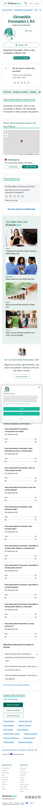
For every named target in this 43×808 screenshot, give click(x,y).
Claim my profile (22, 376)
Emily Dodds (8, 729)
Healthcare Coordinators (23, 10)
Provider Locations (20, 92)
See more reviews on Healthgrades (21, 209)
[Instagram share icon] (29, 798)
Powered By (6, 754)
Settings (21, 418)
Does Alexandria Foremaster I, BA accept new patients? (20, 677)
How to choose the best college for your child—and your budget (20, 333)
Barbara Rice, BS (25, 721)
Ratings (33, 92)
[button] (31, 424)
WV (36, 10)
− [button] (6, 135)
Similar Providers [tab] (13, 705)
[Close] (39, 387)
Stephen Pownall (24, 725)
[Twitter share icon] (36, 798)
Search (26, 3)
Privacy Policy (26, 401)
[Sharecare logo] (21, 796)
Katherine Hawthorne (11, 738)
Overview (7, 92)
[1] (14, 82)
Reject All (21, 408)
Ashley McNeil (8, 742)
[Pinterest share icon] (39, 798)
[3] (21, 82)
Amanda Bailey (9, 721)
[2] (18, 82)
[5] (28, 82)
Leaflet (21, 154)
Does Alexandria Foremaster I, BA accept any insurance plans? (20, 668)
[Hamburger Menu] (5, 3)
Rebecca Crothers (30, 734)
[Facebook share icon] (26, 798)
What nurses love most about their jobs (20, 279)
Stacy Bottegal (8, 725)
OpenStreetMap (29, 154)
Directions (14, 167)
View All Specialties (10, 699)
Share (30, 31)
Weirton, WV (23, 45)
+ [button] (6, 132)
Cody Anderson (23, 729)
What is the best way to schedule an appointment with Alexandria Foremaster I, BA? (20, 657)
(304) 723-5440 (31, 167)
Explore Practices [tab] (13, 715)
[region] (21, 404)
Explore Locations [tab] (13, 710)
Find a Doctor (7, 10)
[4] (25, 82)
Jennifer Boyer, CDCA (11, 734)
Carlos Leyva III (29, 738)
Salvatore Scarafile (25, 742)
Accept (21, 413)
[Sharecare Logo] (14, 3)
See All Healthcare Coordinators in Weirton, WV (20, 750)
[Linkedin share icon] (32, 798)
